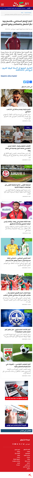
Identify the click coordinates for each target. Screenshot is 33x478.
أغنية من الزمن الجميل (26, 468)
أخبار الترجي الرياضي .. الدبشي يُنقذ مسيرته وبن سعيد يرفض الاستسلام (18, 259)
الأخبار (28, 8)
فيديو (18, 463)
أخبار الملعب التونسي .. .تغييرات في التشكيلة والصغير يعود (18, 365)
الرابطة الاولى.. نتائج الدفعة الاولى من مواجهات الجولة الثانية (18, 186)
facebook (22, 444)
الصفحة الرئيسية (28, 12)
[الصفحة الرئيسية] (20, 3)
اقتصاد (28, 451)
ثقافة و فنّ (17, 453)
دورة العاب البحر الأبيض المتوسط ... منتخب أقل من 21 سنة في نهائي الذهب (17, 294)
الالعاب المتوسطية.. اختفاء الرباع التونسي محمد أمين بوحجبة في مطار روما (18, 148)
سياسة (18, 465)
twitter (24, 444)
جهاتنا (18, 455)
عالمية (28, 463)
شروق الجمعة (16, 459)
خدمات (18, 457)
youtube (15, 444)
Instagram (13, 444)
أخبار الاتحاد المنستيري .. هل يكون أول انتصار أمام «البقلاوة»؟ (18, 330)
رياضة (22, 12)
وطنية (18, 451)
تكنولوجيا (27, 453)
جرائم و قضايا (27, 455)
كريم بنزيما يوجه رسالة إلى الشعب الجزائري (19, 110)
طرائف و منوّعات (16, 461)
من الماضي (27, 465)
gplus (17, 444)
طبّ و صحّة (27, 461)
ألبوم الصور (17, 450)
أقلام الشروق (27, 449)
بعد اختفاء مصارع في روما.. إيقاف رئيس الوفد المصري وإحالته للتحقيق (17, 222)
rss (20, 444)
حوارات (28, 457)
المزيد (2, 4)
